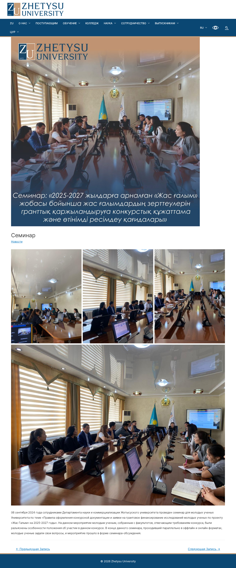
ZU (11, 23)
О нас (23, 23)
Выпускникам (165, 23)
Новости (16, 241)
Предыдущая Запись (33, 549)
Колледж (92, 23)
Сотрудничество (133, 23)
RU (202, 27)
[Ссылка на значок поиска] (227, 27)
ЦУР (12, 31)
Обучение (70, 23)
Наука (108, 23)
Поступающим (47, 23)
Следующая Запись (204, 549)
